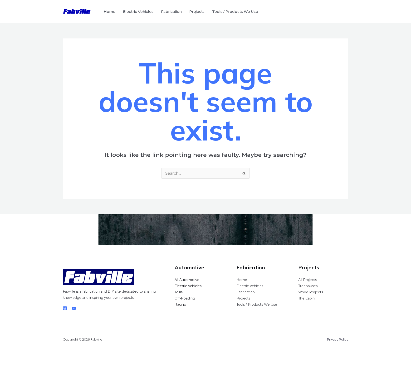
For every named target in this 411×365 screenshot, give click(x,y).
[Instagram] (65, 308)
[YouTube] (74, 308)
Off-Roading (185, 298)
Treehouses (308, 286)
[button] (341, 11)
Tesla (179, 292)
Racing (180, 304)
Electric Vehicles (138, 11)
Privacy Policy (337, 339)
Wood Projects (310, 292)
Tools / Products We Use (235, 11)
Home (109, 11)
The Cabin (306, 298)
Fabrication (171, 11)
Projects (197, 11)
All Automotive (187, 280)
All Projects (307, 280)
